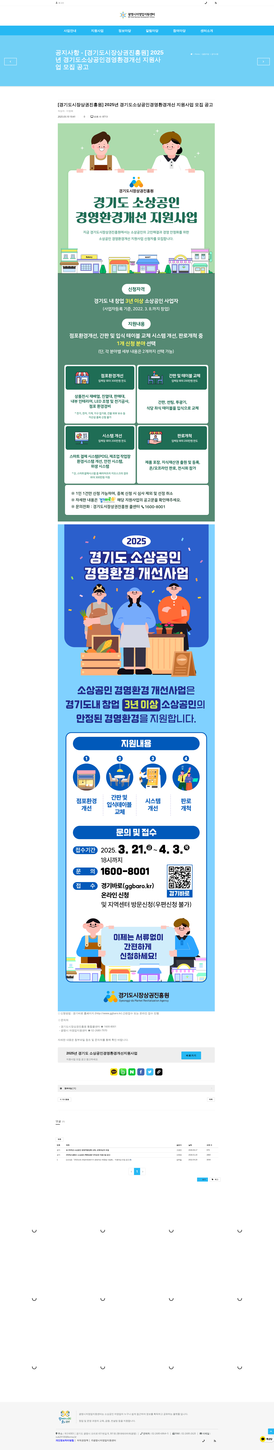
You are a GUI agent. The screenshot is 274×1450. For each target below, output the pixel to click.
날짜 (190, 1145)
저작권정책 (82, 1440)
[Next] (143, 1171)
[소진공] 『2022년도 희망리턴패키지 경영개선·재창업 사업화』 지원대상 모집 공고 (97, 1160)
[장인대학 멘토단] (10, 61)
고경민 (179, 1150)
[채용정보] (263, 61)
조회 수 (209, 1145)
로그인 (61, 3)
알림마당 (205, 54)
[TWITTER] (149, 1071)
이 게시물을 (64, 1099)
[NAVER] (131, 1071)
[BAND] (122, 1071)
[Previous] (131, 1171)
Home (197, 54)
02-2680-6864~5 (205, 3)
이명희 (69, 111)
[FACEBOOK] (140, 1071)
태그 (216, 1179)
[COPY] (158, 1071)
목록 (211, 1099)
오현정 (179, 1155)
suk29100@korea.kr (66, 1436)
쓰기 (204, 1179)
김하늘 (179, 1160)
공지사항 (214, 54)
